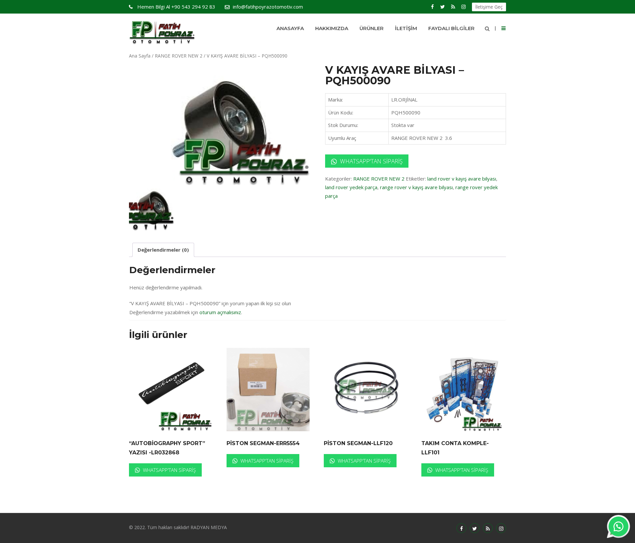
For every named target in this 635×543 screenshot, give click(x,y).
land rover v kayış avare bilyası (461, 178)
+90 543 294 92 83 (176, 6)
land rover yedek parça (351, 187)
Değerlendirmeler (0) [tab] (163, 249)
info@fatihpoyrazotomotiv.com (268, 6)
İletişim (406, 28)
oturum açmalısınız (220, 312)
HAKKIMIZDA (331, 28)
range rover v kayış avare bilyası (416, 187)
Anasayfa (290, 28)
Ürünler (372, 28)
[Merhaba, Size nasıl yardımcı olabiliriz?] (618, 526)
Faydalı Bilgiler (451, 28)
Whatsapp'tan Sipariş (370, 161)
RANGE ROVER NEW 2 (178, 56)
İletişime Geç (489, 7)
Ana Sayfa (139, 56)
